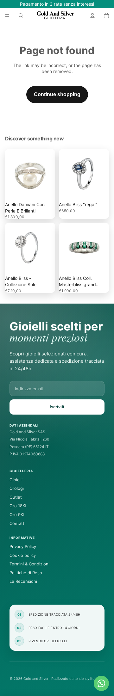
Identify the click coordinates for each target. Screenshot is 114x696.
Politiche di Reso (26, 572)
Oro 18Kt (18, 505)
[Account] (92, 15)
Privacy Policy (23, 546)
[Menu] (7, 15)
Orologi (17, 488)
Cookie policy (23, 555)
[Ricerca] (21, 15)
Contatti (17, 523)
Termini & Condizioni (29, 563)
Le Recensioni (23, 581)
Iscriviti (57, 406)
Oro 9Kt (17, 514)
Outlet (16, 497)
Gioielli (16, 479)
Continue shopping (57, 94)
